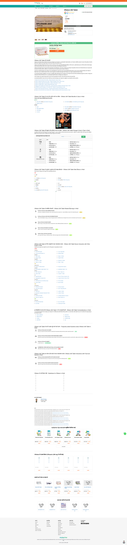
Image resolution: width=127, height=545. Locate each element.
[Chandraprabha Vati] (49, 432)
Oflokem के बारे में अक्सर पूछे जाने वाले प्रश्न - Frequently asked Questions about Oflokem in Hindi (51, 88)
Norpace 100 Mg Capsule (39, 266)
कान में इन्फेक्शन (67, 101)
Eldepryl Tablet (38, 257)
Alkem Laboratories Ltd (70, 28)
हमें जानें (36, 520)
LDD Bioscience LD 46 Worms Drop (41, 280)
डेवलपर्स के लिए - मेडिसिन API (61, 533)
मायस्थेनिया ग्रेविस (67, 318)
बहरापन (66, 110)
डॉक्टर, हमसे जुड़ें (71, 522)
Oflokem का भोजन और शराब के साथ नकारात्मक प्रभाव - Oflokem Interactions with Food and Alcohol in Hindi (52, 90)
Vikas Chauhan (44, 399)
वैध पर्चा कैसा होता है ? (70, 32)
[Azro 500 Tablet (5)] (88, 482)
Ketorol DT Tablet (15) (39, 297)
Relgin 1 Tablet (60, 262)
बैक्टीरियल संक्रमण (39, 103)
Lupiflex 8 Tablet (61, 292)
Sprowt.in (36, 527)
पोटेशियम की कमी (67, 316)
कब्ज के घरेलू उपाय (42, 178)
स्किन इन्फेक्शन (67, 106)
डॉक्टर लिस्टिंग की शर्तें (71, 523)
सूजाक (38, 106)
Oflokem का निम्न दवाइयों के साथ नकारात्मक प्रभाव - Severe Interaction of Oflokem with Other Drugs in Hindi (52, 85)
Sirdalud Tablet (60, 253)
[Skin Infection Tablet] (78, 432)
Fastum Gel (37, 291)
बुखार (36, 190)
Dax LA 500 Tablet (61, 301)
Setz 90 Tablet (37, 282)
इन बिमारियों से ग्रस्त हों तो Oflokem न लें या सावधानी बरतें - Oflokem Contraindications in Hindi (50, 87)
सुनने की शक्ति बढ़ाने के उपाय (74, 110)
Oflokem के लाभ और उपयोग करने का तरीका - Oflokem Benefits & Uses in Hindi (48, 79)
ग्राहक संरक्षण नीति (49, 526)
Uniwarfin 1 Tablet (61, 273)
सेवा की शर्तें (48, 523)
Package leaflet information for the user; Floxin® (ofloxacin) (60, 412)
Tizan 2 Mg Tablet (61, 251)
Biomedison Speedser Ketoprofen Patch (42, 292)
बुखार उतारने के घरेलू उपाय (44, 190)
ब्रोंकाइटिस (66, 108)
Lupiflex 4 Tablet (61, 291)
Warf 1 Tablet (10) (61, 271)
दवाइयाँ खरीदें (59, 522)
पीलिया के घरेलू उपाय (66, 179)
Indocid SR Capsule (39, 288)
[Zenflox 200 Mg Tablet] (42, 51)
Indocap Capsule (61, 286)
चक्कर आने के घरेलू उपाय (68, 186)
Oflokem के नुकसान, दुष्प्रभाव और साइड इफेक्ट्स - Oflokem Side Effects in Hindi (48, 82)
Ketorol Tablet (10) (61, 297)
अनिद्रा (36, 186)
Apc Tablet (37, 303)
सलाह (35, 6)
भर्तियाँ (36, 526)
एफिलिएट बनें (59, 534)
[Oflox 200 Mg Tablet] (49, 482)
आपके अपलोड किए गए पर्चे (71, 34)
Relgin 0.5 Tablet (38, 262)
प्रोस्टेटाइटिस (39, 110)
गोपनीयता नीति (48, 522)
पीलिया (59, 179)
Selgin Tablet (37, 256)
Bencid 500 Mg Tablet (39, 301)
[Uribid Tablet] (78, 482)
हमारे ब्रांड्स (51, 6)
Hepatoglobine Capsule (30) (40, 278)
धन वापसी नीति (48, 524)
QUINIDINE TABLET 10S (62, 269)
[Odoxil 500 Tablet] (39, 482)
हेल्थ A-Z (64, 6)
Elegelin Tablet (60, 257)
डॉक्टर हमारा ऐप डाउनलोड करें (72, 524)
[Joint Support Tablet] (58, 432)
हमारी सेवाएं (59, 520)
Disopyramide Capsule (62, 266)
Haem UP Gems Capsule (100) (63, 276)
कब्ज (36, 178)
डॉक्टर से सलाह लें (60, 523)
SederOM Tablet (38, 276)
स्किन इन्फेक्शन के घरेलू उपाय (76, 106)
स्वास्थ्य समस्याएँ (42, 6)
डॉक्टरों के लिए (71, 520)
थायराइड (38, 318)
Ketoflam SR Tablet (38, 295)
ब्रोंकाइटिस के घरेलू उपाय (74, 108)
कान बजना (38, 112)
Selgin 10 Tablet (61, 256)
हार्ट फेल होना (67, 314)
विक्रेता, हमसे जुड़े (60, 530)
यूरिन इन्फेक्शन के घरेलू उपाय (48, 101)
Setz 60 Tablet (60, 282)
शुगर (65, 319)
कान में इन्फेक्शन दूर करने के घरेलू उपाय (78, 101)
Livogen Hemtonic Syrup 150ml (63, 278)
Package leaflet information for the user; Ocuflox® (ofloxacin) (60, 413)
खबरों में (36, 523)
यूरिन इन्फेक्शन (39, 101)
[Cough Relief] (88, 432)
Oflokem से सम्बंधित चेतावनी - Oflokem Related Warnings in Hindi (46, 84)
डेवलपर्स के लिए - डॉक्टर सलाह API (62, 531)
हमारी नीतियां (48, 520)
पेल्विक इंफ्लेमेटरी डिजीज (40, 108)
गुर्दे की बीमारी (38, 319)
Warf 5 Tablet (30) (38, 271)
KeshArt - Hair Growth (38, 530)
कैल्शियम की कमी (39, 316)
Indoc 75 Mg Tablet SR (62, 288)
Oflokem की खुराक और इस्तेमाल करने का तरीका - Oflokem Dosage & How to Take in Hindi (49, 81)
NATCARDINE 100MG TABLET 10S (41, 269)
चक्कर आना (59, 186)
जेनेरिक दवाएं (59, 526)
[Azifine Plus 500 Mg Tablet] (68, 482)
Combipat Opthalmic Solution (63, 295)
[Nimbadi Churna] (68, 432)
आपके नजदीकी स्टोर (60, 527)
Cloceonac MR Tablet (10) (40, 253)
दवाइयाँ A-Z (57, 6)
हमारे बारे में (36, 522)
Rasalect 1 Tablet (38, 260)
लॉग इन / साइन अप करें (88, 6)
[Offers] (79, 3)
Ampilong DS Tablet (61, 303)
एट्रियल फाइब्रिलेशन (40, 314)
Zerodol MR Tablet (38, 251)
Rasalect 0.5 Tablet (61, 260)
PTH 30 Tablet (60, 280)
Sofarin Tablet (37, 273)
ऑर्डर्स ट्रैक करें (59, 524)
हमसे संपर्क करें (36, 524)
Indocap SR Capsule (39, 286)
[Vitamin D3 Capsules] (39, 432)
